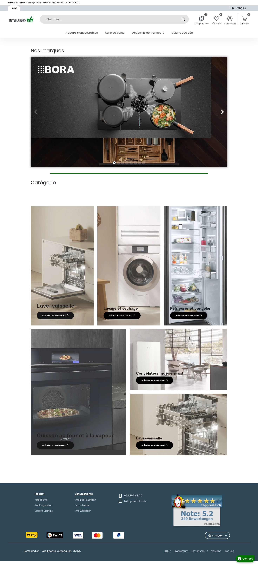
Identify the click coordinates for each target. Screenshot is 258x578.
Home (14, 7)
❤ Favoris (13, 2)
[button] (35, 112)
